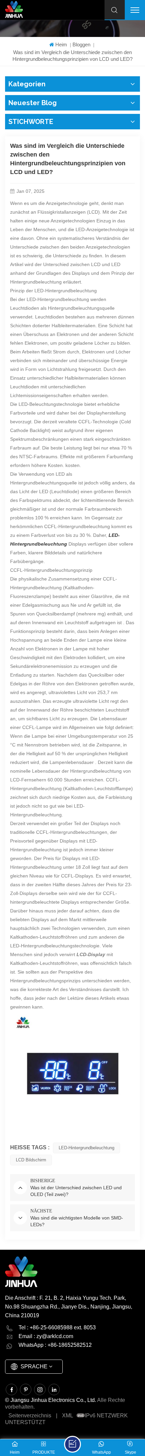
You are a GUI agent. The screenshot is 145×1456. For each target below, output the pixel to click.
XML (67, 1415)
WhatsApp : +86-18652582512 (55, 1345)
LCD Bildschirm (31, 1159)
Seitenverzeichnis (29, 1415)
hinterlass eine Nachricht (72, 1444)
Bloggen (81, 44)
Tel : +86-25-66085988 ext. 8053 (57, 1327)
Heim (61, 44)
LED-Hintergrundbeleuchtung (86, 1147)
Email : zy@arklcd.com (46, 1336)
